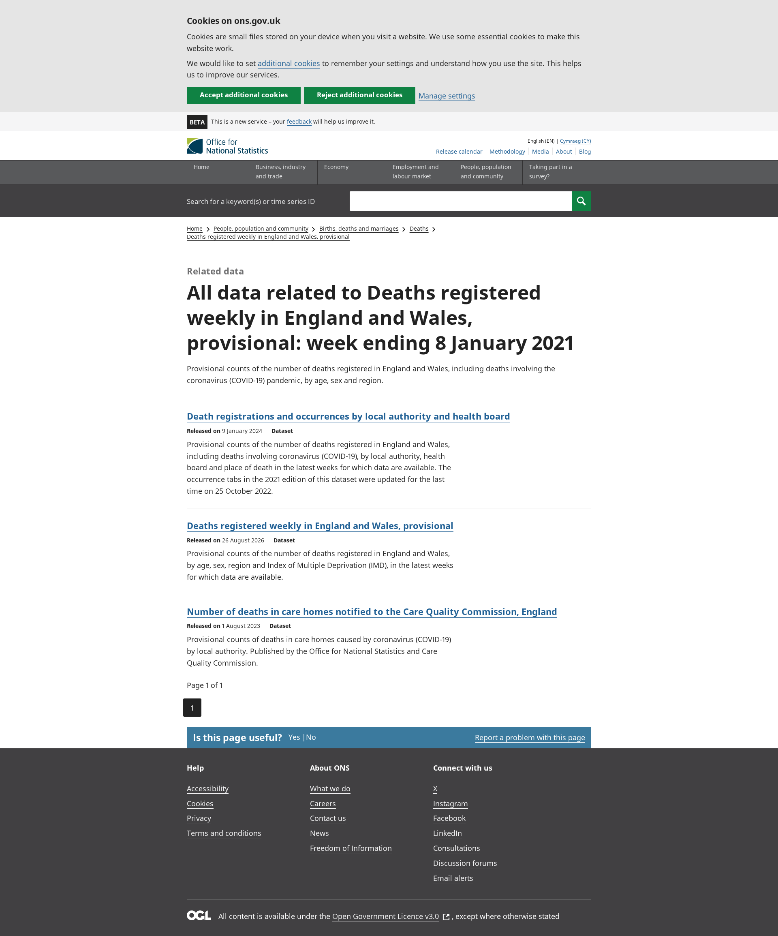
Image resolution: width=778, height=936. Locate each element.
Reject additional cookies (359, 94)
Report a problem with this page (530, 737)
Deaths (419, 228)
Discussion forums (465, 863)
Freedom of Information (351, 848)
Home (201, 167)
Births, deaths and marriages (359, 228)
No (311, 737)
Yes (294, 737)
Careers (323, 803)
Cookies (200, 803)
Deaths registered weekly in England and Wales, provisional (268, 236)
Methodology (507, 151)
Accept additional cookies (244, 94)
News (319, 833)
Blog (585, 151)
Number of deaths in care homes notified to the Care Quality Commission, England (372, 611)
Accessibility (208, 788)
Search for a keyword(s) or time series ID (251, 201)
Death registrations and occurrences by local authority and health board (348, 416)
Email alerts (453, 878)
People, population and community (261, 228)
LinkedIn (447, 833)
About (564, 151)
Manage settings (447, 96)
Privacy (199, 818)
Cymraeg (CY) (575, 140)
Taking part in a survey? (550, 171)
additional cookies (289, 63)
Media (540, 151)
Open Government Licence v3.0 (385, 916)
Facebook (449, 818)
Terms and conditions (224, 833)
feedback (299, 121)
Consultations (456, 848)
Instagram (450, 803)
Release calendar (459, 151)
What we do (330, 788)
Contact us (328, 818)
